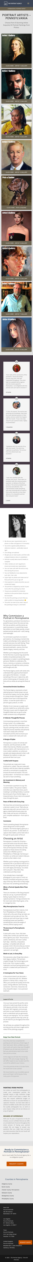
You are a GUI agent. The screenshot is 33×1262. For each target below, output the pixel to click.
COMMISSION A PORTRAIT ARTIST (16, 8)
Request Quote (25, 1242)
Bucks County (6, 1187)
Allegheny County (7, 1184)
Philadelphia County (8, 1198)
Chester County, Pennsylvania (10, 1190)
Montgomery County (8, 1196)
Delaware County (7, 1193)
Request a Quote (16, 1164)
